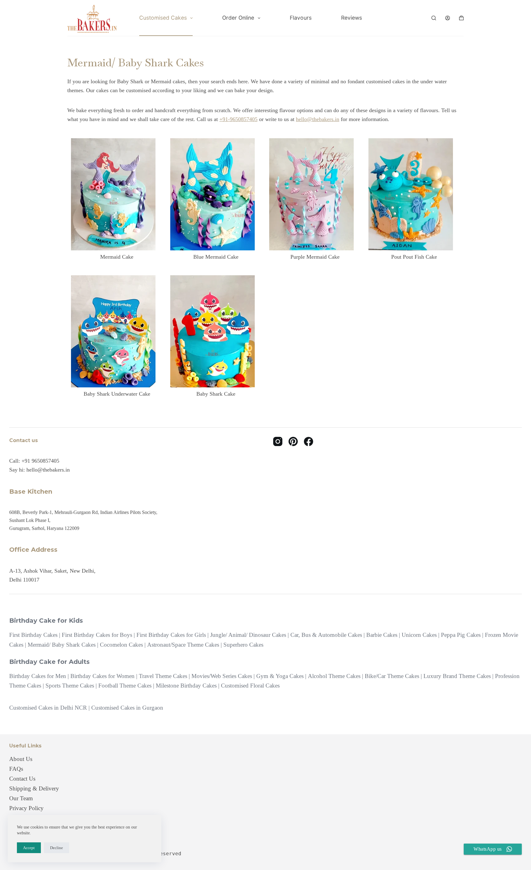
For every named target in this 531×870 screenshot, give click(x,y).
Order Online (238, 17)
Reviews (351, 17)
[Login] (447, 18)
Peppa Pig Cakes (461, 635)
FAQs (16, 769)
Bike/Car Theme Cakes (392, 676)
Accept (29, 847)
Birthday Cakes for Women (102, 676)
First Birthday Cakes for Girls (171, 635)
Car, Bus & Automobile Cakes (326, 635)
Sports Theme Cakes (69, 685)
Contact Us (22, 778)
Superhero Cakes (243, 644)
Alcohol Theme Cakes (334, 676)
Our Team (21, 798)
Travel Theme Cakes (163, 676)
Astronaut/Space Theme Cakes (183, 644)
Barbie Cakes (381, 635)
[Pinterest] (293, 441)
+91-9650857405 (238, 119)
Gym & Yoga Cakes (280, 676)
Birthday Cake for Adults (49, 661)
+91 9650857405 (40, 461)
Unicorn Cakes (419, 635)
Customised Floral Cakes (250, 685)
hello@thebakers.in (317, 119)
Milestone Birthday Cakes (186, 685)
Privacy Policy (26, 808)
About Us (20, 759)
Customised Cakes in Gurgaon (127, 707)
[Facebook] (308, 441)
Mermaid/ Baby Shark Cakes (62, 644)
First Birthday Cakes (33, 635)
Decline (56, 847)
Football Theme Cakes (124, 685)
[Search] (433, 18)
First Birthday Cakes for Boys (97, 635)
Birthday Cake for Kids (46, 620)
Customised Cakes (163, 17)
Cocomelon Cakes (121, 644)
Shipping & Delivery (34, 788)
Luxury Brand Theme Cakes (457, 676)
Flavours (301, 17)
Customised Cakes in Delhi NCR (48, 707)
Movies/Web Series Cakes (221, 676)
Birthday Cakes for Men (37, 676)
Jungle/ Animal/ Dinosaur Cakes (248, 635)
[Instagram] (277, 441)
